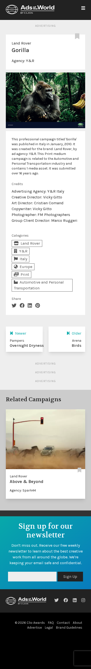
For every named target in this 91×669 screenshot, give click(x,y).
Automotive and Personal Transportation (39, 285)
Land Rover (21, 43)
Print (25, 274)
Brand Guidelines (69, 627)
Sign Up (70, 576)
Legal (49, 627)
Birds (76, 345)
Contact (63, 623)
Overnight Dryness (27, 345)
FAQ (51, 623)
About (77, 623)
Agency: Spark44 (23, 490)
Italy (23, 259)
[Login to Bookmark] (78, 36)
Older (76, 333)
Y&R (30, 60)
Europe (26, 266)
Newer (20, 333)
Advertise (34, 627)
